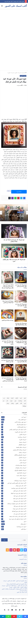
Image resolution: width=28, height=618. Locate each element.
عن (3, 400)
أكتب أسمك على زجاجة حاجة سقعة (17, 516)
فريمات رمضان (22, 452)
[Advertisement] (14, 24)
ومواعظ (24, 406)
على (7, 400)
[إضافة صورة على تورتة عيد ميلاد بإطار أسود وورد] (21, 352)
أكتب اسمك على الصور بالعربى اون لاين (17, 483)
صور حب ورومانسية (21, 526)
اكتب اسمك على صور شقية (19, 498)
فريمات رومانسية (22, 437)
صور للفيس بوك (22, 419)
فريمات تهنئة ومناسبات (20, 465)
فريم (25, 403)
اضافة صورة (19, 191)
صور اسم (24, 417)
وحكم (8, 403)
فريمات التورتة (11, 72)
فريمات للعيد (23, 478)
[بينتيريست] (18, 198)
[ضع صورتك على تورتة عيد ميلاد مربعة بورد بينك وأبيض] (7, 333)
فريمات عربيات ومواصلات (20, 480)
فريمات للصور (18, 72)
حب (4, 398)
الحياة (12, 398)
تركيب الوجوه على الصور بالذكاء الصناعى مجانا (17, 584)
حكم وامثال (23, 524)
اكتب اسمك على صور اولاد (20, 506)
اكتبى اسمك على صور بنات (19, 513)
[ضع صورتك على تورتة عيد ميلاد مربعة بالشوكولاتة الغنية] (21, 333)
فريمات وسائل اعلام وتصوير (19, 449)
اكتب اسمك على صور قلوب (19, 490)
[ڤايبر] (12, 198)
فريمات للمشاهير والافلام (20, 455)
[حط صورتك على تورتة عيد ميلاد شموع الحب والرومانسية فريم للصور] (7, 370)
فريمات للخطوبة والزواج (20, 470)
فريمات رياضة (22, 460)
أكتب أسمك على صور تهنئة (20, 501)
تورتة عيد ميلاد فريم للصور (7, 320)
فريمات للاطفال (22, 444)
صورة (11, 400)
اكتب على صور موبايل (21, 485)
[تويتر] (21, 198)
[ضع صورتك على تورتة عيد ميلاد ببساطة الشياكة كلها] (21, 316)
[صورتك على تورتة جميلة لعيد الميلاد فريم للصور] (7, 294)
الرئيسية (23, 72)
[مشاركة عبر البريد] (9, 198)
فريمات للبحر (23, 462)
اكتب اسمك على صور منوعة (19, 508)
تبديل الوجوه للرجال (21, 424)
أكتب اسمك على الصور (22, 592)
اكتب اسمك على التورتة (20, 432)
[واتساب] (15, 198)
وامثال (12, 403)
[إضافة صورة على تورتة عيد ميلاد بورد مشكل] (7, 352)
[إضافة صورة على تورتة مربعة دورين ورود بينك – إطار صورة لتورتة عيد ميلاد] (7, 277)
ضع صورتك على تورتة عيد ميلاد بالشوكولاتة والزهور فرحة (21, 379)
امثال (8, 398)
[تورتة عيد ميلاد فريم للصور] (7, 314)
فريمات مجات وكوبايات (20, 467)
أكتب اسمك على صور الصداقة (19, 511)
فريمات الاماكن (22, 457)
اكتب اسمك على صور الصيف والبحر (17, 429)
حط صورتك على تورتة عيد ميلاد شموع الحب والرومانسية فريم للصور (7, 379)
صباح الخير (23, 529)
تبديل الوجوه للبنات (21, 427)
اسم (21, 398)
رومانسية (20, 400)
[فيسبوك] (24, 198)
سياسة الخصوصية (23, 559)
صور (15, 400)
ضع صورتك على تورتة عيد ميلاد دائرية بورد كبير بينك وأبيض (14, 215)
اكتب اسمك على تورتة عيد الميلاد (18, 493)
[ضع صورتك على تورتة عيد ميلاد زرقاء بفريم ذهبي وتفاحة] (21, 277)
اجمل (25, 398)
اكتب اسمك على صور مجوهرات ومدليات (16, 503)
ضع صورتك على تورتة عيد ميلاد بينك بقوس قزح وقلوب (21, 305)
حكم (25, 400)
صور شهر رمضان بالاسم (20, 422)
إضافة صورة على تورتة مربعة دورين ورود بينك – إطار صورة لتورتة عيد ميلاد (7, 286)
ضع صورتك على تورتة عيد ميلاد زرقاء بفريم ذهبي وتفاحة (21, 286)
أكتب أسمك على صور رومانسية (18, 488)
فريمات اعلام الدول (21, 473)
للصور (17, 403)
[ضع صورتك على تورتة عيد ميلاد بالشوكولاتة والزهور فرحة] (21, 370)
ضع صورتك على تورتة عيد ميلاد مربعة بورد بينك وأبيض (7, 342)
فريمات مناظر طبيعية (21, 447)
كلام (21, 403)
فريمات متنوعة (22, 442)
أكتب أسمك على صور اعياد (20, 496)
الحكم (17, 398)
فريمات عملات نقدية (21, 475)
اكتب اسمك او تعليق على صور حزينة (17, 519)
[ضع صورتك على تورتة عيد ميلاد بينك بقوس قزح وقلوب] (21, 296)
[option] (14, 212)
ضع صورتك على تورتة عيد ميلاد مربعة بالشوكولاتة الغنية (21, 342)
